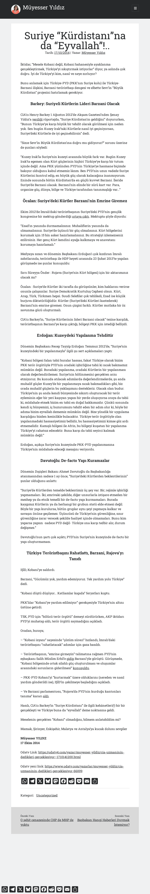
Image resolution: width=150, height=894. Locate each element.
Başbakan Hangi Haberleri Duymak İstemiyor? (103, 822)
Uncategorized (47, 795)
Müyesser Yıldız (43, 7)
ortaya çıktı (80, 216)
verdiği (37, 119)
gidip (70, 659)
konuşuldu (81, 668)
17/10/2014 (62, 53)
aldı (46, 696)
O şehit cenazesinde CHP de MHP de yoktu (47, 822)
